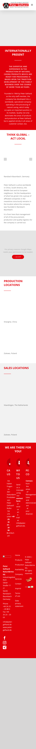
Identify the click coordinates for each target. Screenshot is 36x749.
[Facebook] (4, 638)
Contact (18, 584)
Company (18, 574)
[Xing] (4, 647)
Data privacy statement (18, 603)
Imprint (18, 588)
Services (18, 579)
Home (17, 555)
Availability (18, 569)
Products (18, 560)
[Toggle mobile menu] (32, 5)
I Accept (18, 257)
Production (18, 565)
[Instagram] (4, 642)
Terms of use (17, 594)
